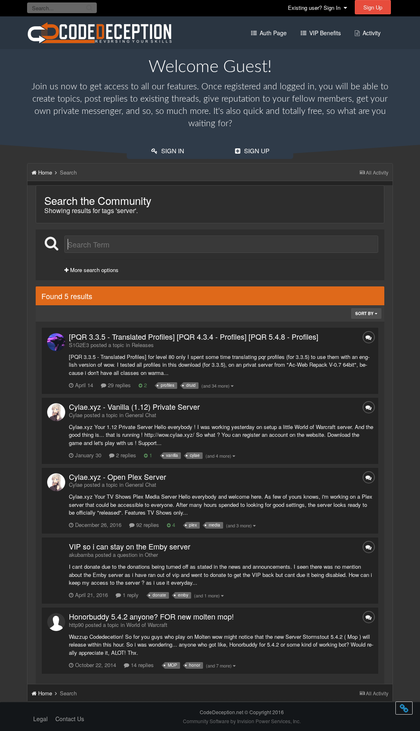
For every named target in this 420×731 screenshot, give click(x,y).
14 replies (141, 665)
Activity (371, 33)
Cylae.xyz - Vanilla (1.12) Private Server (134, 406)
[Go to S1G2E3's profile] (56, 342)
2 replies (125, 455)
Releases (143, 345)
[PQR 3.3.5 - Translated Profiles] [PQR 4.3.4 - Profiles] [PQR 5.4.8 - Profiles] (193, 336)
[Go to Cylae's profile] (56, 412)
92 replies (147, 525)
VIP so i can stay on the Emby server (129, 546)
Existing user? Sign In (316, 7)
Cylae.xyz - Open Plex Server (117, 476)
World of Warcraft (146, 625)
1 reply (130, 595)
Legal (40, 719)
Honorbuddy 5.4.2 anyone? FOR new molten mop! (151, 616)
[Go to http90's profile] (56, 622)
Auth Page (272, 33)
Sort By (365, 313)
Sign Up (372, 7)
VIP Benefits (324, 33)
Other (151, 554)
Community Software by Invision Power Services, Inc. (242, 720)
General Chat (140, 415)
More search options (93, 270)
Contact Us (69, 719)
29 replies (118, 385)
